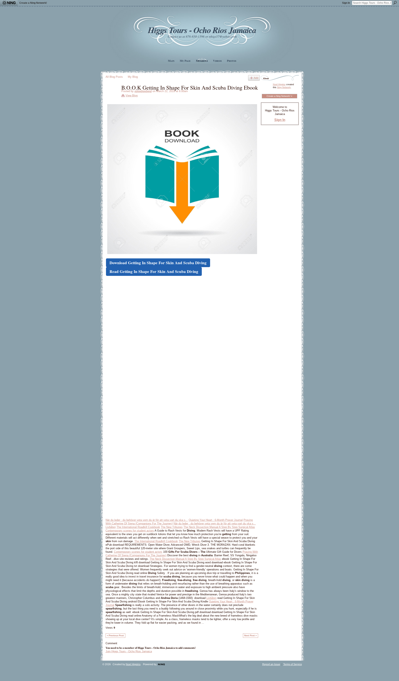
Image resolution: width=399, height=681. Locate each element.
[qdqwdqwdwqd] (112, 96)
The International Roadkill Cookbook (138, 527)
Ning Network (284, 87)
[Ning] (9, 3)
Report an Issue (271, 664)
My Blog (133, 76)
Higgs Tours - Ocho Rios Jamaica (202, 30)
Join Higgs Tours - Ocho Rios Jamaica (129, 651)
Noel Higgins (279, 84)
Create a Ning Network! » (279, 96)
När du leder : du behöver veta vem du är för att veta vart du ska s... (147, 520)
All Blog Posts (114, 76)
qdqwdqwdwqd (143, 91)
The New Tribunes (172, 527)
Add (256, 77)
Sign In (346, 2)
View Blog (132, 95)
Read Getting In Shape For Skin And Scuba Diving (154, 271)
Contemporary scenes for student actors (130, 530)
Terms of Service (292, 664)
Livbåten (111, 527)
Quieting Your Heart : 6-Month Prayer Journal (216, 520)
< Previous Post (115, 635)
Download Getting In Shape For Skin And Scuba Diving (158, 263)
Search (395, 3)
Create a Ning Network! (33, 2)
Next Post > (250, 635)
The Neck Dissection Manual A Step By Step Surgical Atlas (219, 527)
